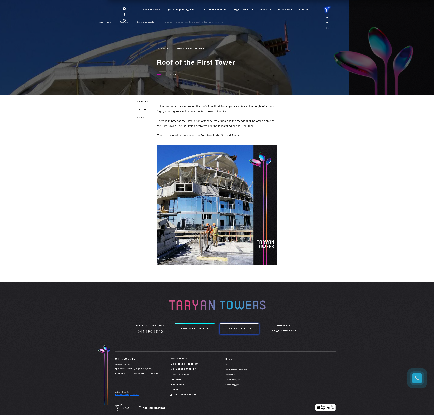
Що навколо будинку (214, 10)
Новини (228, 359)
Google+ (142, 118)
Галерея (304, 10)
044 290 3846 (150, 331)
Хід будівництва (232, 379)
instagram (139, 374)
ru (327, 23)
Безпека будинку (233, 384)
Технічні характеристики (236, 369)
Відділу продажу (283, 331)
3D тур (155, 374)
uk (327, 28)
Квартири (265, 10)
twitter (142, 109)
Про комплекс (151, 10)
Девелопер (230, 364)
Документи (230, 374)
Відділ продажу (243, 10)
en (327, 18)
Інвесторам (285, 10)
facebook (142, 101)
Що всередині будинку (180, 10)
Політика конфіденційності (127, 394)
